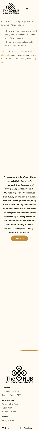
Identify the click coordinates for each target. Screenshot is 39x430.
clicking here (6, 54)
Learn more (19, 238)
